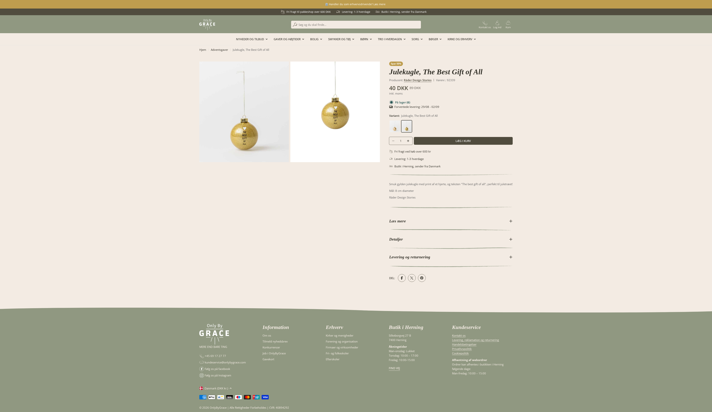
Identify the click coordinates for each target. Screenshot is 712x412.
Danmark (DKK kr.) (216, 388)
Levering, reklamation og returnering (475, 340)
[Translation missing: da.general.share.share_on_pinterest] (422, 278)
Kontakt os (459, 335)
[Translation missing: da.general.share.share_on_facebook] (402, 278)
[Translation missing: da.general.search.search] (295, 24)
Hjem (202, 50)
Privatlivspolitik (462, 349)
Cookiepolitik (460, 353)
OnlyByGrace (218, 407)
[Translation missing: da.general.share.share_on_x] (412, 278)
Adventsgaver (219, 50)
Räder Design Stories (417, 80)
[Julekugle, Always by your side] (395, 122)
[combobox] (356, 25)
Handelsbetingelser (464, 344)
